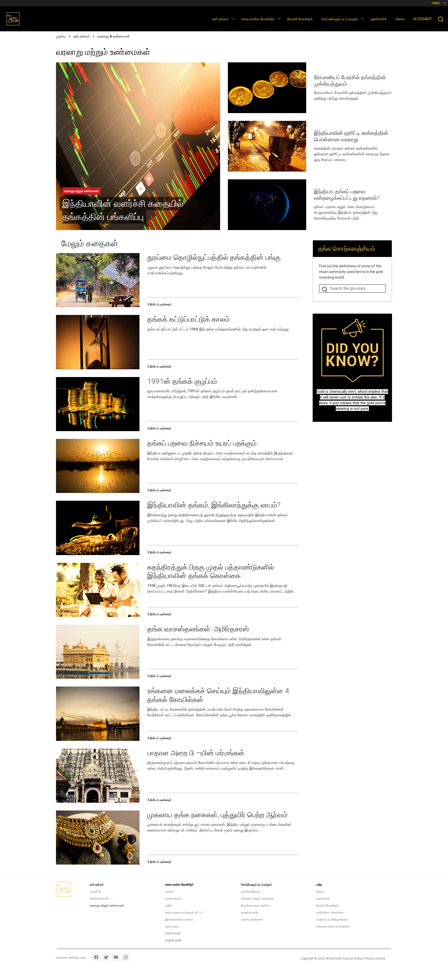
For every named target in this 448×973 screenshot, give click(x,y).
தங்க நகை (172, 926)
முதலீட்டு (95, 891)
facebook (96, 957)
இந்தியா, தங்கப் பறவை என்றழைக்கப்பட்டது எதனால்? (347, 194)
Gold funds (173, 933)
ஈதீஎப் (168, 905)
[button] (233, 18)
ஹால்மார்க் (379, 19)
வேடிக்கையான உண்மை (255, 905)
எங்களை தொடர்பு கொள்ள (333, 926)
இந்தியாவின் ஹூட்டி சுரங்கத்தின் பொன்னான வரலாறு (351, 136)
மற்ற (319, 884)
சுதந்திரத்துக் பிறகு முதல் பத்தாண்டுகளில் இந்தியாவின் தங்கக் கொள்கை (210, 571)
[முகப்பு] (12, 18)
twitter (106, 957)
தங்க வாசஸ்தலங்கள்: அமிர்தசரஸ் (198, 629)
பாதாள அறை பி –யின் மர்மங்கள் (195, 753)
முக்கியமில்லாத (251, 891)
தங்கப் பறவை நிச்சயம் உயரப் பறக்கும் (202, 443)
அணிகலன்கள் (99, 898)
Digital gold (173, 940)
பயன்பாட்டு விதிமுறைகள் (332, 919)
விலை (400, 19)
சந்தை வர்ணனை (252, 919)
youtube (116, 957)
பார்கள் (169, 891)
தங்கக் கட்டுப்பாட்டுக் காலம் (188, 319)
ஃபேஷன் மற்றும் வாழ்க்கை (257, 898)
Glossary (422, 19)
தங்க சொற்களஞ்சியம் (346, 248)
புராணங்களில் (249, 912)
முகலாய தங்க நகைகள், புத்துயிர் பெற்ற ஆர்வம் (217, 814)
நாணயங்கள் (173, 898)
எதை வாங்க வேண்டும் (258, 19)
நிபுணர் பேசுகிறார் (300, 19)
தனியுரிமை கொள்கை (330, 912)
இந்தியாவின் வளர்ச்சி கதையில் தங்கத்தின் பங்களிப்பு (122, 210)
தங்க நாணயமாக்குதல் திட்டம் (184, 912)
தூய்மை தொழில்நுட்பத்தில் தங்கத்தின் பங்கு (214, 257)
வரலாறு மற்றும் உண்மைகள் (81, 191)
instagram (126, 957)
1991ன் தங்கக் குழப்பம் (182, 381)
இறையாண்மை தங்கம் (179, 919)
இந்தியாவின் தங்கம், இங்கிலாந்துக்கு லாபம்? (214, 505)
